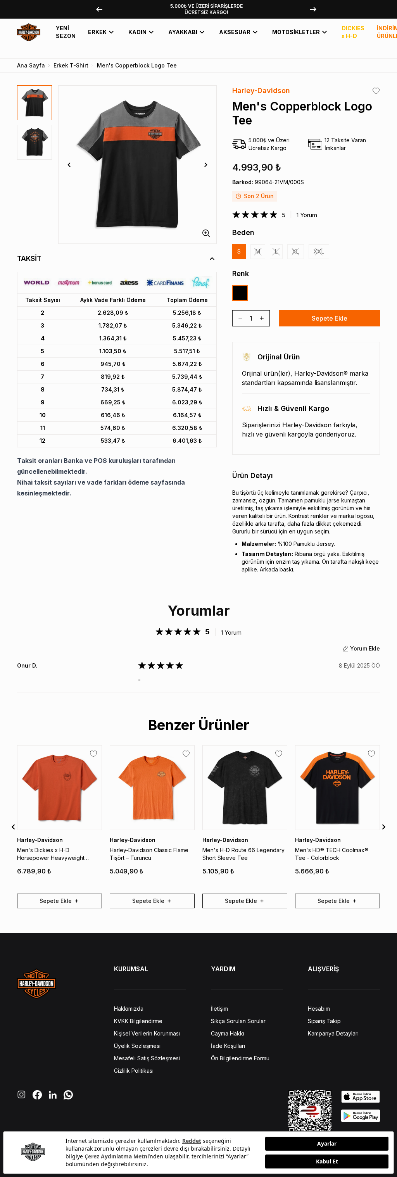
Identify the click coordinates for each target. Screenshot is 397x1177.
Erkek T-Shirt (71, 65)
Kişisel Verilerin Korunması (147, 1033)
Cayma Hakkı (227, 1033)
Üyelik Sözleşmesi (137, 1045)
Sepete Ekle (329, 318)
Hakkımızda (128, 1008)
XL (295, 251)
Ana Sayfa (31, 65)
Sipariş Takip (324, 1021)
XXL (319, 251)
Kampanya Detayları (333, 1033)
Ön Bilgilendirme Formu (240, 1058)
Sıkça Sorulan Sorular (238, 1021)
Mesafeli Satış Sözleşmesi (147, 1058)
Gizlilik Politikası (134, 1070)
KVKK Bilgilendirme (138, 1021)
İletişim (219, 1008)
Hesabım (319, 1008)
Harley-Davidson (261, 90)
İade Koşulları (228, 1045)
